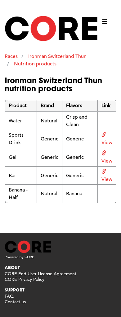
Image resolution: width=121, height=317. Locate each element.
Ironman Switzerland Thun (57, 56)
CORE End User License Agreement (40, 274)
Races (11, 56)
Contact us (15, 302)
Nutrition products (35, 64)
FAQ (9, 296)
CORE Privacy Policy (24, 279)
